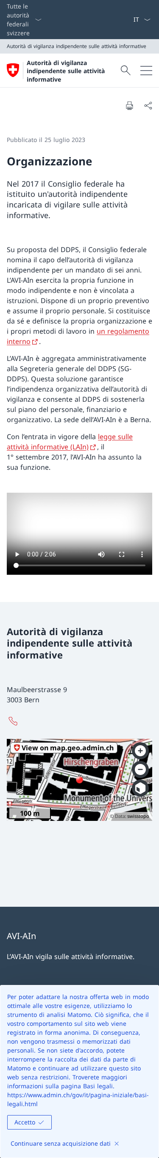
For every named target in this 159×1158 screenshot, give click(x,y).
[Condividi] (148, 105)
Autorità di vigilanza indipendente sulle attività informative (66, 71)
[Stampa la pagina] (129, 105)
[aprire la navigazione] (146, 70)
